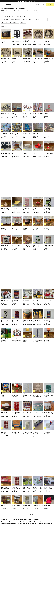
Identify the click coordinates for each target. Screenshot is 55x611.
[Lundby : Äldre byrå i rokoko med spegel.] (49, 406)
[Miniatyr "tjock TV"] (6, 34)
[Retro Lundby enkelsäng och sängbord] (27, 294)
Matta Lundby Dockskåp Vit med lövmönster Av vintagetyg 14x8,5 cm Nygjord (48, 209)
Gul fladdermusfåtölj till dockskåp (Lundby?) (16, 209)
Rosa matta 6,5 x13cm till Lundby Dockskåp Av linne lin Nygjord (27, 209)
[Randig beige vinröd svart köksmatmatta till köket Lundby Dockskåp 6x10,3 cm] (49, 239)
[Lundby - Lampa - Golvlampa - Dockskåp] (27, 333)
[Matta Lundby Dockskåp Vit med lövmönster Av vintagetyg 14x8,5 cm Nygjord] (49, 202)
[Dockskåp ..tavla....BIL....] (17, 52)
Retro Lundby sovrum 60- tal (49, 301)
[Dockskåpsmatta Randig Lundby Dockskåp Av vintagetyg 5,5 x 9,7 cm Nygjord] (49, 314)
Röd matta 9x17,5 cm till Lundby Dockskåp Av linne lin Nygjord (17, 413)
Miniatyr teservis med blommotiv (38, 413)
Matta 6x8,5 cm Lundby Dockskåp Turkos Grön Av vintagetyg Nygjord (48, 394)
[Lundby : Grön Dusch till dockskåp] (38, 499)
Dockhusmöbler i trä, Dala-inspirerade (48, 59)
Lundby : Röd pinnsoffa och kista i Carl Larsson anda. (5, 488)
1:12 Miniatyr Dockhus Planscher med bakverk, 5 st (6, 134)
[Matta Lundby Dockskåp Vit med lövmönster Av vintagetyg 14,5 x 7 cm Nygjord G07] (6, 314)
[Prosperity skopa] (27, 52)
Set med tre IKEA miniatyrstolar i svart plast (5, 152)
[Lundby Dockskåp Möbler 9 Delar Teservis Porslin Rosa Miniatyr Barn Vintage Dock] (27, 107)
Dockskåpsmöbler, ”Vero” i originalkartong (5, 394)
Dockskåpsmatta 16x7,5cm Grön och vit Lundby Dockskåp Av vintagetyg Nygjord (38, 488)
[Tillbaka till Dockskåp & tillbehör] (2, 16)
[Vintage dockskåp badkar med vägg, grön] (38, 127)
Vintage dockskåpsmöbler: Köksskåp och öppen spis (16, 114)
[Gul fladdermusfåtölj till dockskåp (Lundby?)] (17, 202)
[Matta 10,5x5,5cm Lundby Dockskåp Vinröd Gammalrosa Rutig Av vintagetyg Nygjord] (17, 481)
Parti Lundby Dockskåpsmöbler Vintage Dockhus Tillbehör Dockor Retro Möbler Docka (16, 339)
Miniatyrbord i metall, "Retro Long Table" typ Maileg (27, 321)
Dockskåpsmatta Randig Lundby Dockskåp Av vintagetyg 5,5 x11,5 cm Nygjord (16, 301)
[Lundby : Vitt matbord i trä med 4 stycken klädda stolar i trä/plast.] (6, 406)
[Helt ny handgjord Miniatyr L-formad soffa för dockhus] (27, 34)
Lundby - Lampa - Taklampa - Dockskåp (48, 152)
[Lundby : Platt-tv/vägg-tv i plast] (49, 481)
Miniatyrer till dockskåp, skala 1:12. (16, 134)
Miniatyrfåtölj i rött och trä (48, 506)
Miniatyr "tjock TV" (5, 40)
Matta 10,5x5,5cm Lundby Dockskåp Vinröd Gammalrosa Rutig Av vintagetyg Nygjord (16, 488)
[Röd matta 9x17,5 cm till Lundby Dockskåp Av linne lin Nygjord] (17, 406)
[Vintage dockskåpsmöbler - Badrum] (49, 127)
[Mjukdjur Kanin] (38, 388)
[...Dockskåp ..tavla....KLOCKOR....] (38, 34)
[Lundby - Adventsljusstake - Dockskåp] (38, 202)
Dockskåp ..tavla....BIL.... (15, 59)
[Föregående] (19, 514)
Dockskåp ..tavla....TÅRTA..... (48, 40)
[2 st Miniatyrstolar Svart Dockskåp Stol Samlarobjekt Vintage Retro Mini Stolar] (17, 34)
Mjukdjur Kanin (36, 393)
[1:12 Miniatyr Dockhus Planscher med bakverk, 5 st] (6, 127)
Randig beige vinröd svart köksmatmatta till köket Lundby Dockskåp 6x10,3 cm (48, 246)
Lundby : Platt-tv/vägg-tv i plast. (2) (27, 488)
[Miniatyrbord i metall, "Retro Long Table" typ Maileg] (27, 314)
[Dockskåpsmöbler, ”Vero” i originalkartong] (6, 388)
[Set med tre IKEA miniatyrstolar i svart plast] (6, 146)
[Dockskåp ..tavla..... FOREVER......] (6, 52)
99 (32, 514)
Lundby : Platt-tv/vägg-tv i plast (48, 488)
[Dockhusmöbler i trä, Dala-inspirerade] (49, 52)
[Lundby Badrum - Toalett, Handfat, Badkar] (38, 314)
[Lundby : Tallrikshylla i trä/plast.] (27, 406)
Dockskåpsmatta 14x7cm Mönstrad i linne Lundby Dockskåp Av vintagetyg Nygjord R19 (27, 506)
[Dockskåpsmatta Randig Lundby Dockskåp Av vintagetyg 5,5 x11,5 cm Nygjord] (17, 294)
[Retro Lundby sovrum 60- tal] (49, 294)
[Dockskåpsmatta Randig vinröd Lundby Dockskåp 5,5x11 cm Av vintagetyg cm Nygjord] (17, 314)
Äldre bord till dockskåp (26, 152)
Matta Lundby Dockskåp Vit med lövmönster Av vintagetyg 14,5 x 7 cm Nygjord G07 (5, 321)
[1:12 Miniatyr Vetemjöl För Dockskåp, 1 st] (49, 107)
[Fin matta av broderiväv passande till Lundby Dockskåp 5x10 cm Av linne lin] (27, 425)
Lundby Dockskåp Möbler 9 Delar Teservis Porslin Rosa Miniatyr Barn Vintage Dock (27, 114)
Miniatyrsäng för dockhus (26, 134)
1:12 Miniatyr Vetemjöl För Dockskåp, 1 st (47, 114)
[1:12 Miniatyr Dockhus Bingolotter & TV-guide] (38, 107)
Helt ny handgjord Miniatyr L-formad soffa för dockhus (27, 40)
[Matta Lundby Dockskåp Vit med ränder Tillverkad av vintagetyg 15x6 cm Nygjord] (27, 388)
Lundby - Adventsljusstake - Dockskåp (37, 209)
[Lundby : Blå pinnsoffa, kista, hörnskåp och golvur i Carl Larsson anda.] (17, 425)
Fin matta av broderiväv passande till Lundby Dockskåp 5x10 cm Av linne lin (27, 431)
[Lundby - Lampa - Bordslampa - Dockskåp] (17, 239)
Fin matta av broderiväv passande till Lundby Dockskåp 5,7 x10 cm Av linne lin (48, 431)
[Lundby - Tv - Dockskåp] (27, 221)
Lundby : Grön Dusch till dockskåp (38, 506)
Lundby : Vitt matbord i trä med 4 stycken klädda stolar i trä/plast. (6, 413)
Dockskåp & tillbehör (8, 16)
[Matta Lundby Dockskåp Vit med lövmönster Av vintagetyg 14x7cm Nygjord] (38, 239)
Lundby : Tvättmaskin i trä (17, 506)
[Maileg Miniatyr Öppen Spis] (6, 239)
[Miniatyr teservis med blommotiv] (38, 406)
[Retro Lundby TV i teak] (17, 146)
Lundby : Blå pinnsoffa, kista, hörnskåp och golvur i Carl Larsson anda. (17, 431)
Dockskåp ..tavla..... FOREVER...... (5, 59)
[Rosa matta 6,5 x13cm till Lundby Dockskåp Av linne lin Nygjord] (27, 202)
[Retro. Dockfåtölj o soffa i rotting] (38, 52)
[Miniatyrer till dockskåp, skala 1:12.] (17, 127)
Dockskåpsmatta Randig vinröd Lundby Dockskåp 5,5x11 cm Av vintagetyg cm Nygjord (16, 321)
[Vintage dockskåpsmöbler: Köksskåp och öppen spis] (17, 107)
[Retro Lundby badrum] (38, 294)
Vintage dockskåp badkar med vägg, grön (37, 134)
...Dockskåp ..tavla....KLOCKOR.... (38, 40)
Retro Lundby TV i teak (16, 152)
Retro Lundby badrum (36, 301)
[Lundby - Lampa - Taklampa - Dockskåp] (49, 146)
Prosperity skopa (26, 58)
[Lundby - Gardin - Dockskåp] (6, 221)
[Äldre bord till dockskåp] (27, 146)
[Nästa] (36, 514)
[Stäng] (54, 1)
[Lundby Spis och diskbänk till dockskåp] (38, 425)
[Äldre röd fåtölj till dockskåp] (38, 146)
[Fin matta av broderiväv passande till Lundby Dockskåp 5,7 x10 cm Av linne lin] (49, 425)
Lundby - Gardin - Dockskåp (5, 227)
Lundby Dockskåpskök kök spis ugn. (5, 506)
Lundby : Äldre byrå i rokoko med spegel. (48, 413)
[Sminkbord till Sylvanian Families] (27, 239)
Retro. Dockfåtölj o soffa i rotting (37, 59)
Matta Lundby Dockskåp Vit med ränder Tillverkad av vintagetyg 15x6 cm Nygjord (27, 394)
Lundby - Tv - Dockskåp (26, 227)
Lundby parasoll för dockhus (5, 301)
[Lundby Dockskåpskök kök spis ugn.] (6, 499)
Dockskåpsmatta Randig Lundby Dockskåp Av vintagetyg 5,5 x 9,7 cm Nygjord (48, 321)
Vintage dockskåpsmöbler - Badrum (48, 134)
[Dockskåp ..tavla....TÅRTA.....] (49, 34)
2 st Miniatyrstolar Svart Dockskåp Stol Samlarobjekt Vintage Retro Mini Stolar (17, 40)
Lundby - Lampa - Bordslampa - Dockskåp (16, 246)
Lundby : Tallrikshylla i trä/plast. (27, 413)
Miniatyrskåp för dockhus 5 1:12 (5, 339)
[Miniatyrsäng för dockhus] (27, 127)
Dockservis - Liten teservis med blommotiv (5, 114)
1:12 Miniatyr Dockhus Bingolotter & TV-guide (38, 114)
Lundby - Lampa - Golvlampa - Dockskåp (26, 339)
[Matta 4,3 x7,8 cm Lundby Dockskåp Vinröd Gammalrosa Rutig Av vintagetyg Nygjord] (6, 425)
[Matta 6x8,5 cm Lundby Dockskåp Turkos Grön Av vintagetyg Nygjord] (49, 388)
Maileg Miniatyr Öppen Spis (4, 246)
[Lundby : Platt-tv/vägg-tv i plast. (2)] (27, 481)
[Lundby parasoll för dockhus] (6, 294)
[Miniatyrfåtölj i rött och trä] (49, 499)
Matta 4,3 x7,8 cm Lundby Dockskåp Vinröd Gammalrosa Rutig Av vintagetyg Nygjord (5, 431)
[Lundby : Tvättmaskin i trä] (17, 499)
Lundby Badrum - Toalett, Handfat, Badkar (37, 321)
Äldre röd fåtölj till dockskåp (37, 152)
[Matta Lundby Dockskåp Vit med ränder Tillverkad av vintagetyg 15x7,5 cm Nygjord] (38, 333)
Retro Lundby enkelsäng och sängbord (26, 301)
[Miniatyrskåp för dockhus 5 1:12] (6, 333)
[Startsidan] (7, 4)
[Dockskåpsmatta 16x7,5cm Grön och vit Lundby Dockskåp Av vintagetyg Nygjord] (38, 481)
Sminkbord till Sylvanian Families (27, 246)
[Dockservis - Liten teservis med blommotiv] (6, 107)
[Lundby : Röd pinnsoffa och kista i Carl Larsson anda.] (6, 481)
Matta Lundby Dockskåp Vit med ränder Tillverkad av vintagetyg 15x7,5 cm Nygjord (37, 339)
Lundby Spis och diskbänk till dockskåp (37, 431)
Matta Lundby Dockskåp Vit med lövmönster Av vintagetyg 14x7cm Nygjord (37, 246)
